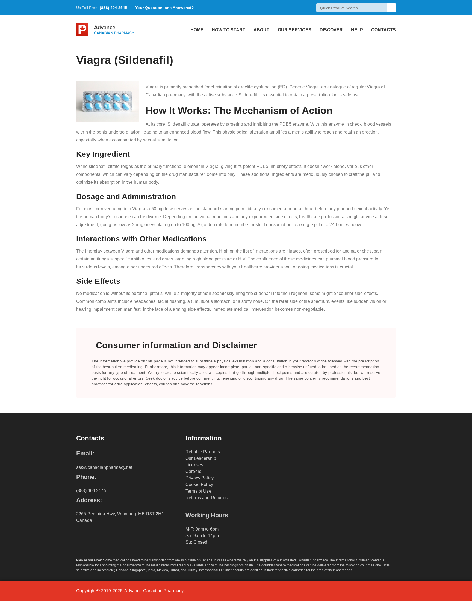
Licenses (194, 465)
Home (196, 30)
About (261, 30)
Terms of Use (198, 491)
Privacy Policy (199, 478)
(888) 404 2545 (113, 7)
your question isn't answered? (164, 7)
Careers (193, 471)
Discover (331, 30)
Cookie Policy (199, 484)
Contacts (383, 30)
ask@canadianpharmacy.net (104, 467)
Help (357, 30)
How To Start (228, 30)
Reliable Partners (202, 451)
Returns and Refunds (206, 497)
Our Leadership (200, 458)
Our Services (294, 30)
